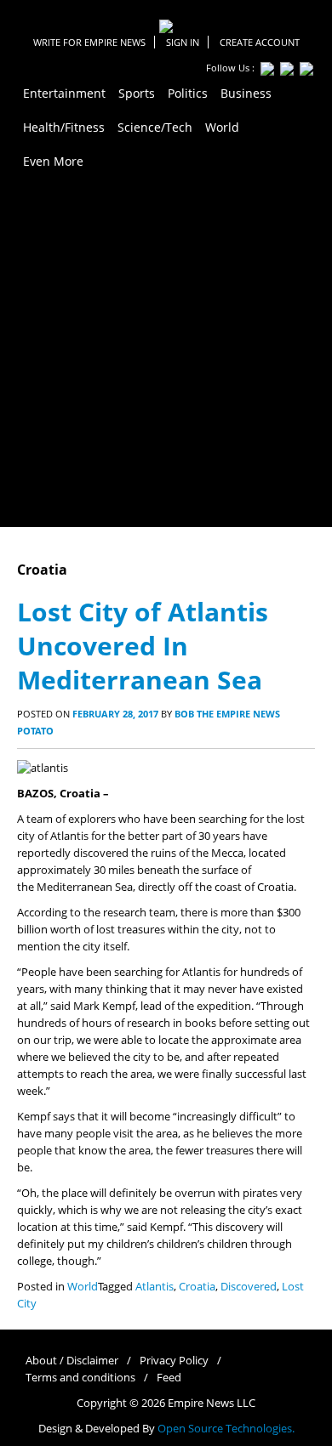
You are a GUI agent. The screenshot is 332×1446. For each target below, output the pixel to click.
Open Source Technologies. (226, 1428)
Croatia (197, 1286)
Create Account (260, 42)
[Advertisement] (166, 353)
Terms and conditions (80, 1377)
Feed (169, 1377)
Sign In (182, 42)
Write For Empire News (89, 42)
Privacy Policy (174, 1360)
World (82, 1286)
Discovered (248, 1286)
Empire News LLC (211, 1403)
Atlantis (154, 1286)
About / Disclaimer (72, 1360)
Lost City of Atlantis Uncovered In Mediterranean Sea (142, 645)
